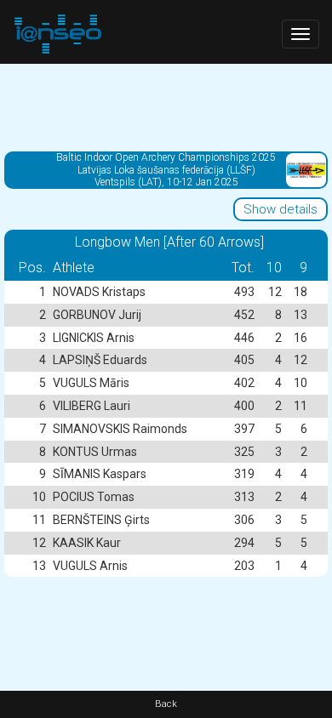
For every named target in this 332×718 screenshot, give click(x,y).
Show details (280, 209)
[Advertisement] (166, 106)
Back (166, 703)
